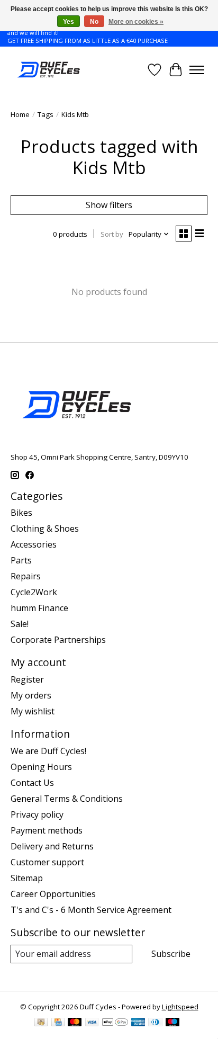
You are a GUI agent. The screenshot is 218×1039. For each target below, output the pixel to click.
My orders (31, 695)
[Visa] (92, 1023)
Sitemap (27, 878)
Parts (21, 560)
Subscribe (170, 954)
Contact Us (32, 783)
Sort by (112, 234)
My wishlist (32, 711)
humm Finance (39, 608)
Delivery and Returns (52, 846)
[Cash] (41, 1023)
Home (20, 114)
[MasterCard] (74, 1023)
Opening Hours (41, 767)
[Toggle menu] (196, 69)
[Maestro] (172, 1023)
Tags (45, 114)
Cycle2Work (34, 592)
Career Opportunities (53, 894)
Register (27, 679)
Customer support (47, 862)
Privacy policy (37, 814)
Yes (68, 21)
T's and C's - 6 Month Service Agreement (91, 910)
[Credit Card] (58, 1023)
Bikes (21, 512)
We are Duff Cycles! (48, 751)
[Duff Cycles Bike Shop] (48, 69)
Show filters (109, 205)
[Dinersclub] (155, 1023)
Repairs (26, 576)
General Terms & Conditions (67, 798)
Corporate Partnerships (58, 640)
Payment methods (47, 830)
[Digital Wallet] (115, 1023)
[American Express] (138, 1023)
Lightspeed (180, 1006)
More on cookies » (136, 21)
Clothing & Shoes (45, 528)
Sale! (20, 624)
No (94, 21)
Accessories (34, 544)
